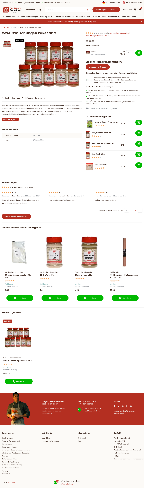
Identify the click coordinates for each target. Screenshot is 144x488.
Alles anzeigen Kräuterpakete (97, 35)
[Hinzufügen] (138, 122)
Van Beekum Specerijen (119, 33)
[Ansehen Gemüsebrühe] (88, 156)
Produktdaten (27, 98)
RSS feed (11, 482)
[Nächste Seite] (140, 210)
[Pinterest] (127, 406)
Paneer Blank (101, 165)
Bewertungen (40, 98)
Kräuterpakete (46, 16)
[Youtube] (131, 406)
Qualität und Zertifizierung (12, 465)
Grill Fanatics (114, 272)
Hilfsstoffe (80, 16)
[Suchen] (87, 10)
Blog (39, 10)
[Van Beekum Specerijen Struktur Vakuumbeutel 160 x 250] (19, 252)
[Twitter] (118, 406)
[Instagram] (123, 406)
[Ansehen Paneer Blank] (89, 166)
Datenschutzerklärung (10, 462)
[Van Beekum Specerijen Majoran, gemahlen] (89, 252)
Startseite (14, 27)
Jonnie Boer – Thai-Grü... (106, 122)
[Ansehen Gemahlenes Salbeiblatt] (88, 145)
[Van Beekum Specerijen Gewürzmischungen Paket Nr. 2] (18, 337)
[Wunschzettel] (135, 9)
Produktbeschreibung (11, 98)
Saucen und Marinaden (64, 16)
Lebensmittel (113, 16)
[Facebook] (114, 406)
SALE (134, 16)
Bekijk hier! (92, 21)
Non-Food (126, 16)
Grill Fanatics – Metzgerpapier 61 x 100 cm (124, 276)
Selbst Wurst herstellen (96, 16)
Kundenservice (114, 2)
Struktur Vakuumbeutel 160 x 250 (18, 276)
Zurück (6, 27)
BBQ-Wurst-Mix (47, 275)
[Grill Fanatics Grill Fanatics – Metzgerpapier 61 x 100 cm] (124, 252)
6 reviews (99, 33)
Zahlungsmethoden (9, 447)
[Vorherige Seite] (126, 210)
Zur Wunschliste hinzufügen (98, 108)
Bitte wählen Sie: (92, 46)
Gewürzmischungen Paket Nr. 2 (17, 361)
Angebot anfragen (97, 67)
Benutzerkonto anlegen (51, 441)
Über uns (5, 456)
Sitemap (5, 471)
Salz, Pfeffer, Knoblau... (102, 132)
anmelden (46, 438)
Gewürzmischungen (29, 16)
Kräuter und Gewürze (10, 16)
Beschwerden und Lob (10, 468)
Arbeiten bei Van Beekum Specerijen (16, 453)
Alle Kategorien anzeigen (106, 9)
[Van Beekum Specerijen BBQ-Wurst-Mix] (54, 252)
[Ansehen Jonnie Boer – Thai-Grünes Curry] (90, 124)
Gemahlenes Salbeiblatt (103, 143)
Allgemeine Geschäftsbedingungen (16, 450)
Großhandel (30, 10)
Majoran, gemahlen (84, 275)
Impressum (6, 474)
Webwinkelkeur (136, 2)
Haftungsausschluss (9, 459)
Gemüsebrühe (98, 154)
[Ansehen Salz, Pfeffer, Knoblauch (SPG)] (88, 134)
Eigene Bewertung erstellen (16, 216)
